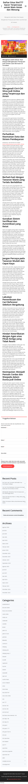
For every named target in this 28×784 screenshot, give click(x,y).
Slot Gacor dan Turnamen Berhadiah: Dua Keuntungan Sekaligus (12, 483)
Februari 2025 (5, 586)
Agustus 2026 (5, 527)
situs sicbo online (6, 695)
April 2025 (4, 579)
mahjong (4, 646)
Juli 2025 (4, 569)
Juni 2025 (4, 573)
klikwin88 (4, 640)
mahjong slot (5, 650)
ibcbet (3, 627)
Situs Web (3, 453)
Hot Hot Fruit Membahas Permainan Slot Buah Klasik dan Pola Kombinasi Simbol (13, 487)
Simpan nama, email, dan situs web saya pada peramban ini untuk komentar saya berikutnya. (13, 462)
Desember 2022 (6, 592)
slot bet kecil (5, 712)
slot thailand (5, 741)
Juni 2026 (4, 533)
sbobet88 (4, 673)
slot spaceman (5, 738)
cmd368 (4, 624)
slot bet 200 (5, 709)
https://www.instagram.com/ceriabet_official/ (13, 144)
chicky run (4, 617)
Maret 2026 (5, 543)
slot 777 (4, 702)
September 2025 (6, 563)
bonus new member (7, 610)
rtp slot (4, 666)
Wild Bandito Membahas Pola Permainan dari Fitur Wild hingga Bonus (13, 492)
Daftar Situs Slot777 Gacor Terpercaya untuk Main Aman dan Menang (13, 6)
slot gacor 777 (5, 728)
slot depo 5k (5, 722)
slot (3, 699)
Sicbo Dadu (5, 689)
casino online (5, 614)
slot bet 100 (5, 705)
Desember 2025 (6, 553)
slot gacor (4, 725)
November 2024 (6, 589)
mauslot (4, 656)
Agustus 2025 (5, 566)
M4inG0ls (5, 56)
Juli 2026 (4, 530)
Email (3, 446)
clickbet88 (4, 620)
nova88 (4, 660)
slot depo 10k (5, 718)
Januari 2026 (5, 550)
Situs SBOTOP (5, 692)
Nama (3, 440)
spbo (3, 757)
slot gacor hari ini (6, 731)
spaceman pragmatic (7, 751)
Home (8, 27)
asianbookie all (5, 604)
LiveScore (4, 643)
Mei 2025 (4, 576)
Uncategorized (15, 27)
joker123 (4, 630)
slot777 (4, 744)
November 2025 (6, 556)
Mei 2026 (4, 537)
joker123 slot (5, 633)
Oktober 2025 (5, 560)
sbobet (4, 669)
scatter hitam (5, 679)
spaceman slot (5, 754)
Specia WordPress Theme (14, 779)
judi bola (4, 637)
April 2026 (4, 540)
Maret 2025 (5, 582)
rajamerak (4, 663)
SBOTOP (4, 676)
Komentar (4, 427)
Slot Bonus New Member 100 (9, 715)
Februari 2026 (5, 546)
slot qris (4, 735)
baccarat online (6, 607)
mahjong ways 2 (6, 653)
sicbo (3, 686)
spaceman (4, 748)
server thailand (6, 682)
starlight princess (6, 761)
